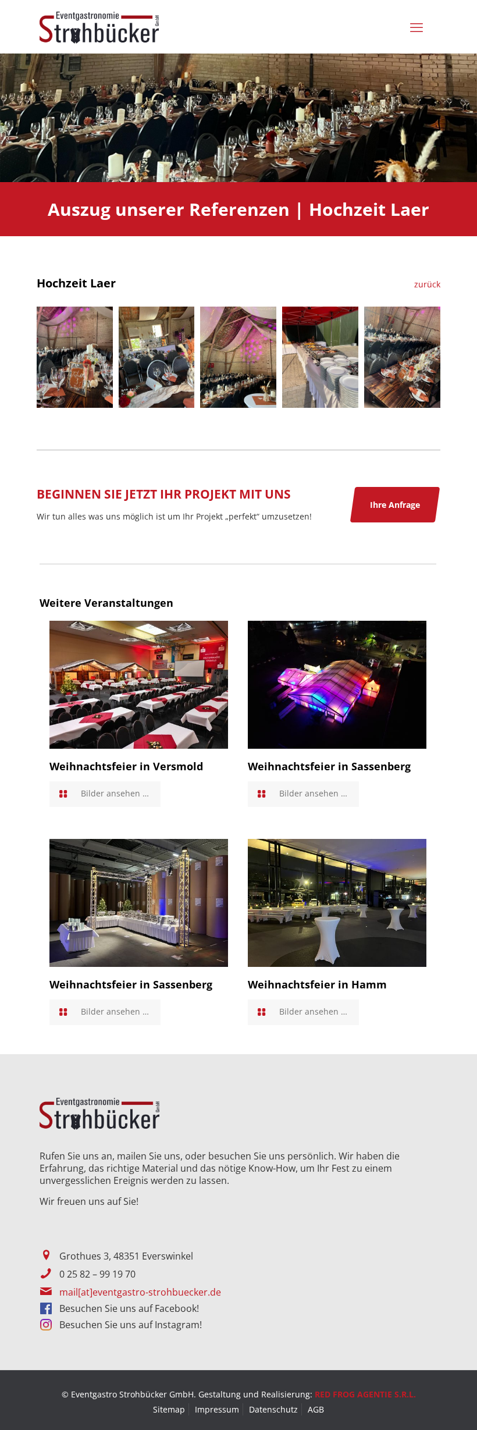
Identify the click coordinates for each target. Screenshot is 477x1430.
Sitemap (169, 1409)
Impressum (217, 1409)
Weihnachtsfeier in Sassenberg (329, 766)
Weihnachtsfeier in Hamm (317, 984)
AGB (316, 1409)
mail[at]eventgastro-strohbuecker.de (140, 1292)
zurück (427, 284)
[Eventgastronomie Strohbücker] (99, 26)
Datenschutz (273, 1409)
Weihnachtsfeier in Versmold (126, 766)
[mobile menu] (419, 27)
